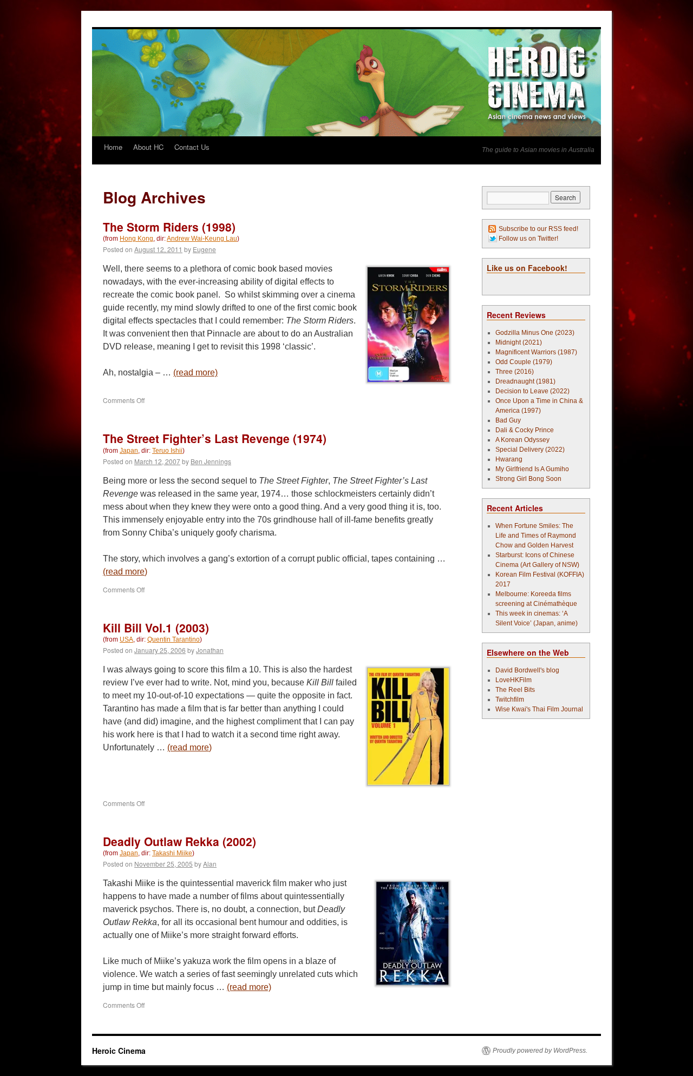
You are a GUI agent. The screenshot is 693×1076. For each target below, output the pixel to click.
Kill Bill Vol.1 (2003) (156, 627)
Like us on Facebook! (527, 267)
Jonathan (210, 650)
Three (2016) (514, 371)
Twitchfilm (509, 699)
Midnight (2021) (518, 342)
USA (126, 639)
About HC (148, 147)
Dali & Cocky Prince (524, 430)
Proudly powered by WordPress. (540, 1050)
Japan (129, 450)
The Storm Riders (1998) (169, 227)
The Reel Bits (515, 690)
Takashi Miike (172, 853)
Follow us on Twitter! (528, 238)
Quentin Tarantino (173, 639)
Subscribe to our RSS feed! (538, 229)
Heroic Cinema (119, 1050)
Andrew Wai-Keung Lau (202, 238)
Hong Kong (136, 238)
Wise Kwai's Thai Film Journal (539, 709)
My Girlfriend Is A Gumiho (532, 469)
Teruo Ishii (167, 450)
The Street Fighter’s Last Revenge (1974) (214, 438)
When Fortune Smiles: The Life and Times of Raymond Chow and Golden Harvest (535, 535)
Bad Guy (508, 420)
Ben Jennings (211, 461)
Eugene (204, 249)
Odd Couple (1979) (523, 362)
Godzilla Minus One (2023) (534, 332)
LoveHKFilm (513, 680)
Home (113, 147)
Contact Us (192, 147)
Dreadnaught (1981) (525, 381)
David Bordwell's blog (527, 670)
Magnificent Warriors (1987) (536, 352)
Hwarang (508, 459)
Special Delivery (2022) (530, 449)
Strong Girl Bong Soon (528, 479)
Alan (210, 863)
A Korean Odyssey (522, 440)
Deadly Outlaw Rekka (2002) (179, 841)
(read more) (195, 372)
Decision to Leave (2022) (532, 391)
